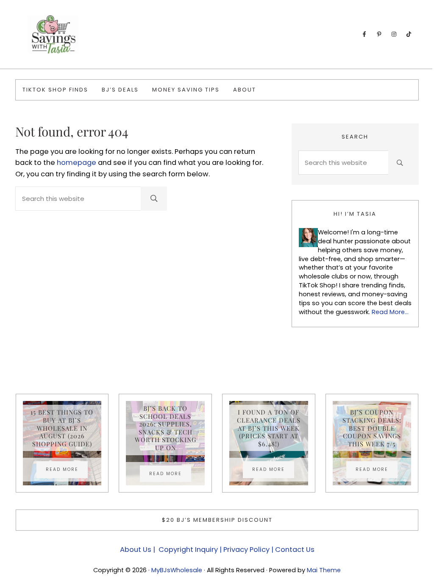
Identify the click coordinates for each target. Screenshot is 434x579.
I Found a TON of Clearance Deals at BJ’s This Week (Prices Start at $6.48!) (268, 428)
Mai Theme (324, 570)
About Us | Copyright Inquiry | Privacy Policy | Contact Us (217, 549)
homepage (76, 162)
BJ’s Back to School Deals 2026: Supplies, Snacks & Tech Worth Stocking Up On (165, 428)
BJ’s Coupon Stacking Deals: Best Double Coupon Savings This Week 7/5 (371, 428)
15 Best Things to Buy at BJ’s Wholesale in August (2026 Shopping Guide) (62, 428)
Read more (67, 470)
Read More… (390, 312)
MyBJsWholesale (176, 570)
